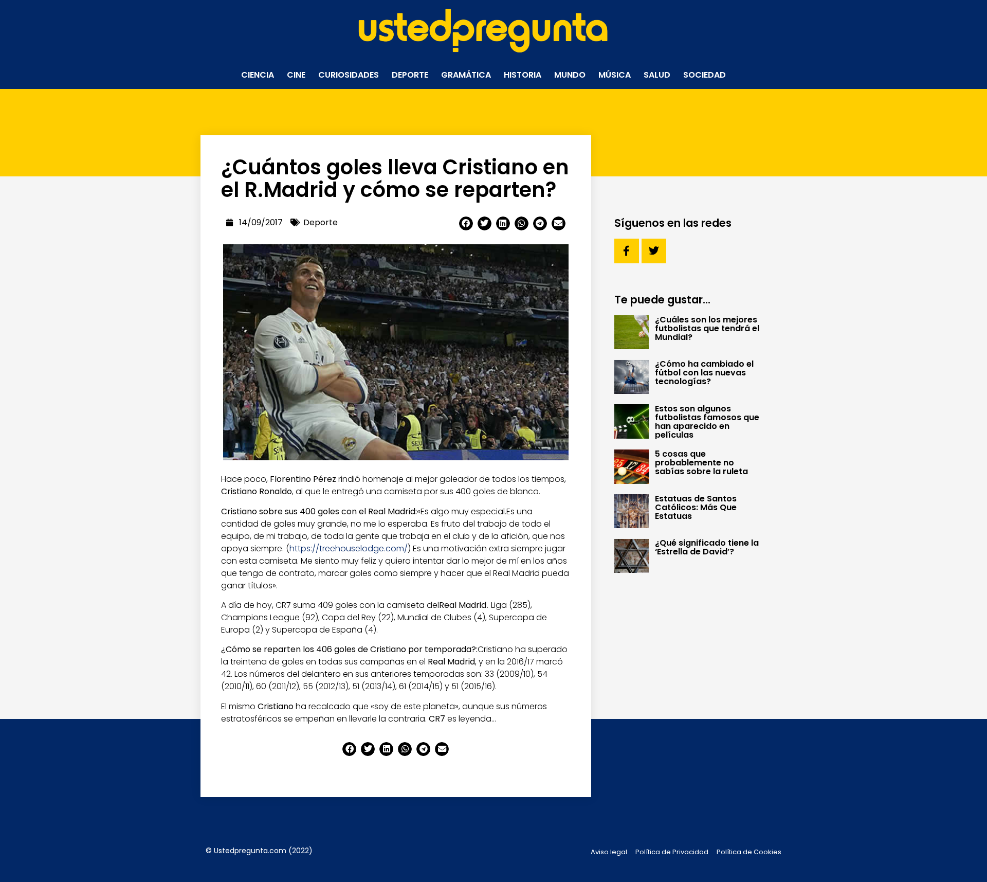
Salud (657, 75)
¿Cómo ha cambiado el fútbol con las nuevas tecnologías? (704, 372)
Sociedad (704, 75)
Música (614, 75)
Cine (296, 75)
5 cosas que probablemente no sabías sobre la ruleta (701, 462)
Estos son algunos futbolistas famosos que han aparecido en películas (707, 422)
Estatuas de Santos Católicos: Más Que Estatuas (696, 507)
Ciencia (257, 75)
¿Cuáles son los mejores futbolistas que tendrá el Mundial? (707, 328)
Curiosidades (348, 75)
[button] (466, 223)
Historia (522, 75)
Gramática (466, 75)
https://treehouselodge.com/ (348, 548)
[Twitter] (654, 251)
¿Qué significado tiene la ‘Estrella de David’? (707, 547)
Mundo (570, 75)
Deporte (410, 75)
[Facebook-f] (626, 251)
